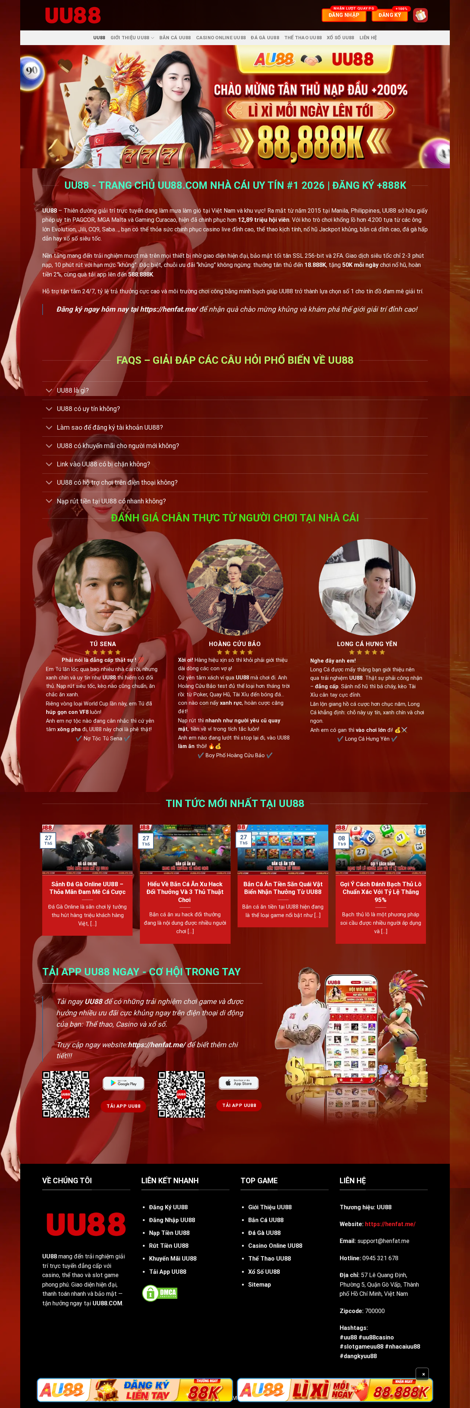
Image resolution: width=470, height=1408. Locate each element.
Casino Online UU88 (221, 37)
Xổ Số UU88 (340, 37)
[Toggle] (49, 391)
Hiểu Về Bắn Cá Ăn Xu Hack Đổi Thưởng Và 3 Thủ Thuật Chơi (185, 892)
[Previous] (42, 887)
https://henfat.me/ (168, 309)
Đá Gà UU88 (265, 37)
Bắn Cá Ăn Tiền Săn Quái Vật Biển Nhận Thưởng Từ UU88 (283, 888)
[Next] (425, 887)
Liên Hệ (368, 37)
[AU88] (135, 1390)
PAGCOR (83, 219)
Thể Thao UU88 (303, 37)
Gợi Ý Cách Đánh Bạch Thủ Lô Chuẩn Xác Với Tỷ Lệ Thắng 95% (381, 892)
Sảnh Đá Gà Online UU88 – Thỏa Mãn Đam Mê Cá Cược (87, 888)
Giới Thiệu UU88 (130, 37)
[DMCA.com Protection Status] (159, 1292)
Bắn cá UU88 (175, 37)
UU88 (99, 37)
